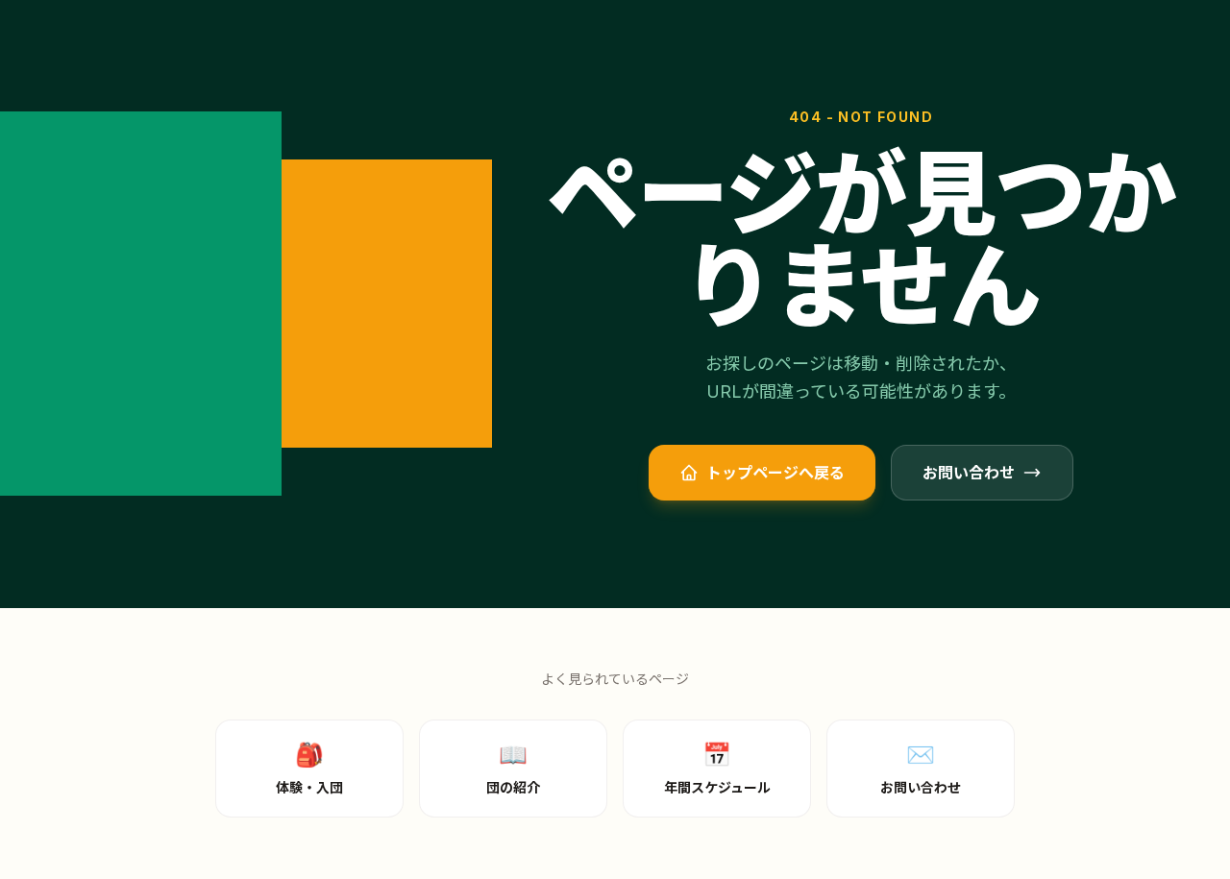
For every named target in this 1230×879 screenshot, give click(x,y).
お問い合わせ (968, 472)
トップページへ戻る (775, 472)
